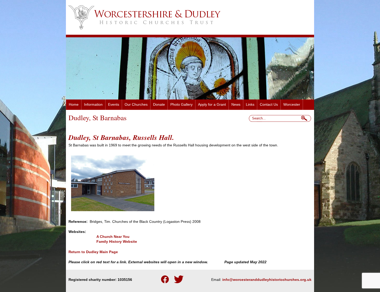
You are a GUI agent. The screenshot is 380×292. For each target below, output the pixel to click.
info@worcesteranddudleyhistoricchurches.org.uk (266, 280)
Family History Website (116, 242)
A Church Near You (113, 237)
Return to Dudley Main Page (93, 252)
